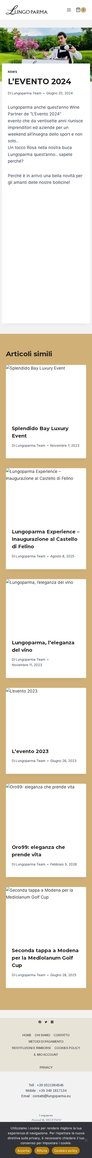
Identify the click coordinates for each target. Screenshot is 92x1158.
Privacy (46, 1067)
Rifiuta (42, 1151)
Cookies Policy (67, 1048)
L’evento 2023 (30, 751)
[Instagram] (52, 1022)
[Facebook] (40, 1022)
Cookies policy (65, 1151)
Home (26, 1035)
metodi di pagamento (46, 1041)
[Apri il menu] (68, 10)
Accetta (23, 1151)
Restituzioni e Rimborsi (31, 1048)
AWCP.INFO (53, 1120)
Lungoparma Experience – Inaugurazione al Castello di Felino (45, 539)
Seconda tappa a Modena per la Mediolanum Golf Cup (45, 957)
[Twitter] (46, 1022)
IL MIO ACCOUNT (46, 1054)
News (12, 72)
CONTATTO (62, 1035)
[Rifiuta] (85, 1139)
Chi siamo (42, 1035)
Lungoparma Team (26, 93)
